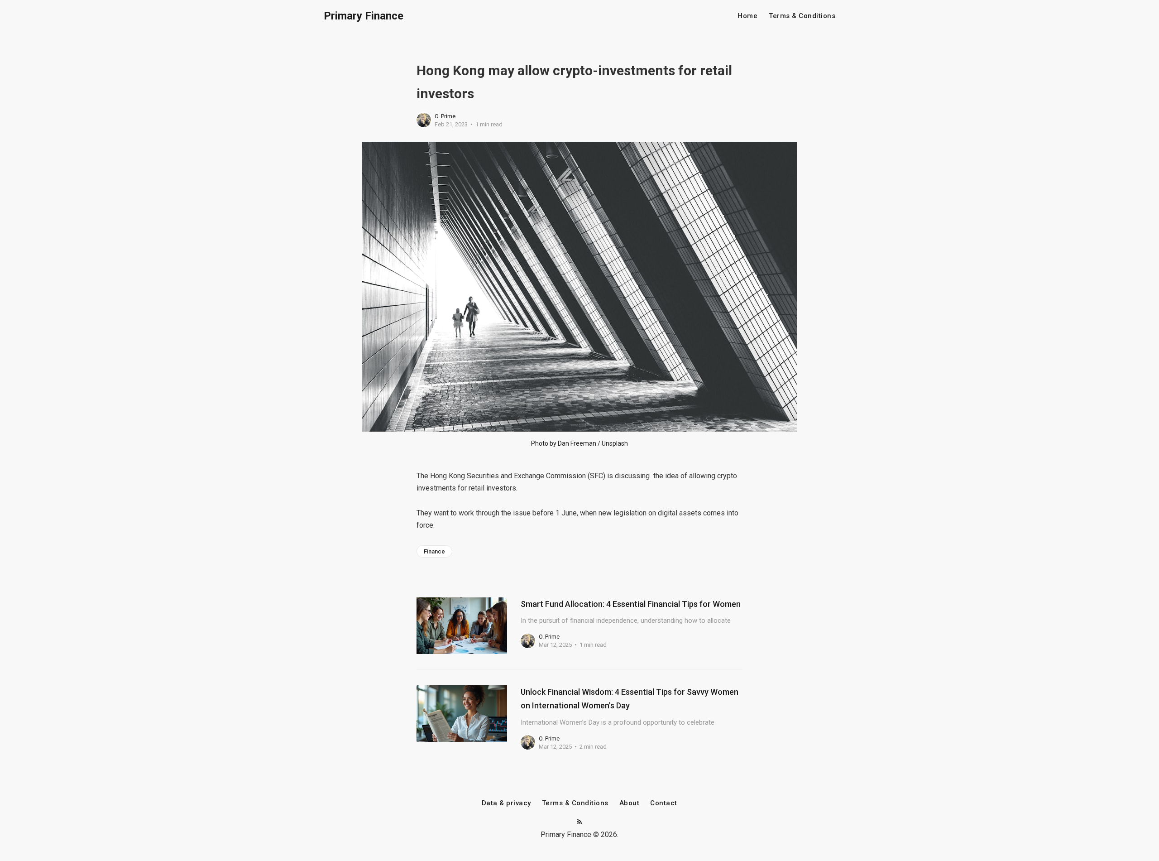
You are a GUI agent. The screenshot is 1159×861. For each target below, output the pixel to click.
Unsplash (615, 443)
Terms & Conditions (802, 16)
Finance (434, 551)
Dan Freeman (577, 443)
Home (747, 16)
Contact (663, 803)
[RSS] (579, 822)
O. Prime (445, 116)
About (629, 803)
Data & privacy (506, 803)
